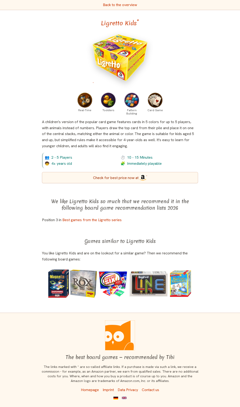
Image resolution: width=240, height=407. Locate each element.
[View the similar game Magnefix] (58, 284)
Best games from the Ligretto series (92, 219)
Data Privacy (128, 389)
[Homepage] (120, 335)
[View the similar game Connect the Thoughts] (180, 284)
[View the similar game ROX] (83, 284)
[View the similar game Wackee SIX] (113, 284)
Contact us (150, 389)
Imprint (108, 389)
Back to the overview (120, 4)
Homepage (90, 389)
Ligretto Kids (120, 23)
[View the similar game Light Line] (148, 284)
